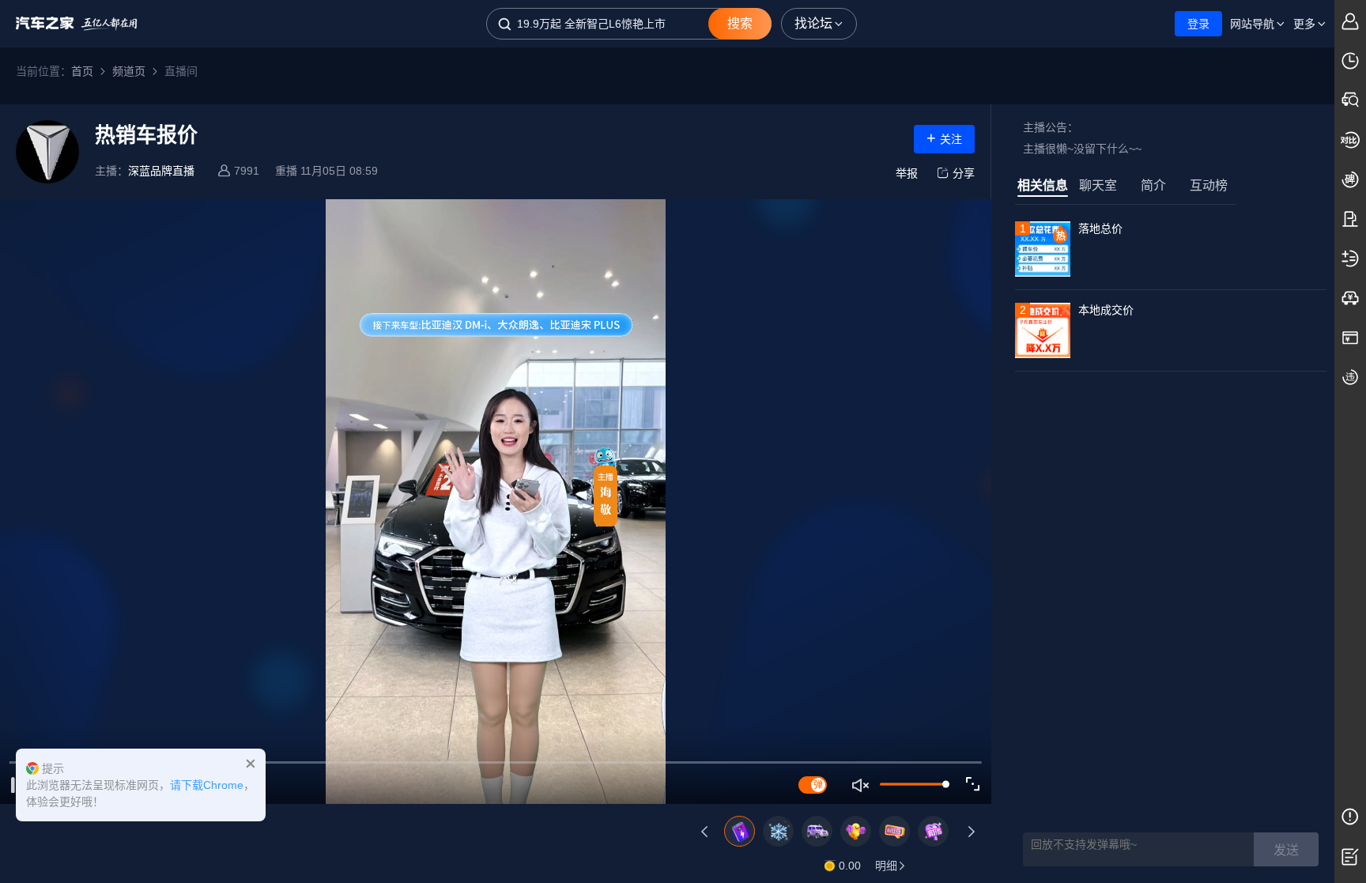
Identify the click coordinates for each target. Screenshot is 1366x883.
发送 (1286, 850)
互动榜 (1209, 185)
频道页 (128, 71)
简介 (1153, 185)
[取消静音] (861, 785)
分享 (964, 173)
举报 (907, 173)
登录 (1198, 23)
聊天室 (1098, 185)
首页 (82, 71)
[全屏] (973, 784)
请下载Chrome (206, 785)
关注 (944, 137)
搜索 (740, 23)
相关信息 (1042, 185)
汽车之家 (77, 24)
